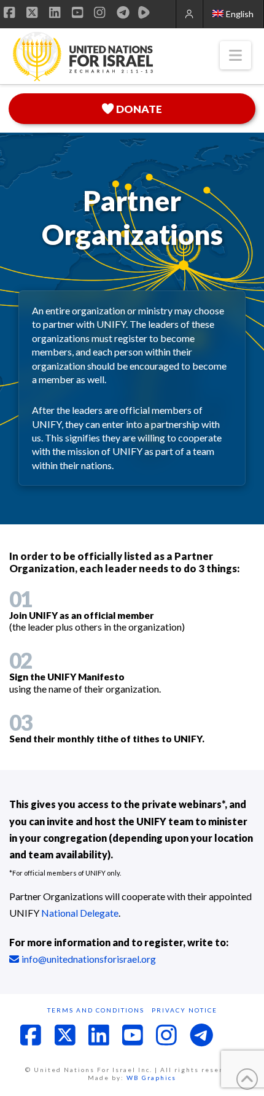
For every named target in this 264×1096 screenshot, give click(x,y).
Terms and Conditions (95, 1010)
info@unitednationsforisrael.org (88, 959)
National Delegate (79, 913)
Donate (139, 109)
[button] (235, 55)
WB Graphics (151, 1077)
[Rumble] (144, 12)
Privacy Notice (184, 1010)
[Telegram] (123, 12)
